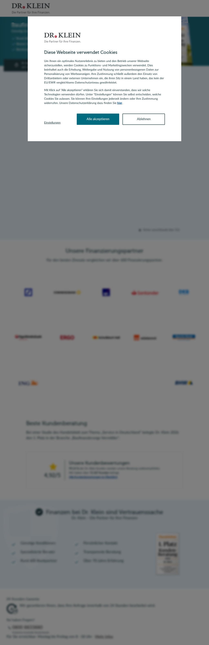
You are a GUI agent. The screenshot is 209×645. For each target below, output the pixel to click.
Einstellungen (52, 122)
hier (119, 103)
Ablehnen (144, 119)
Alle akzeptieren (98, 119)
